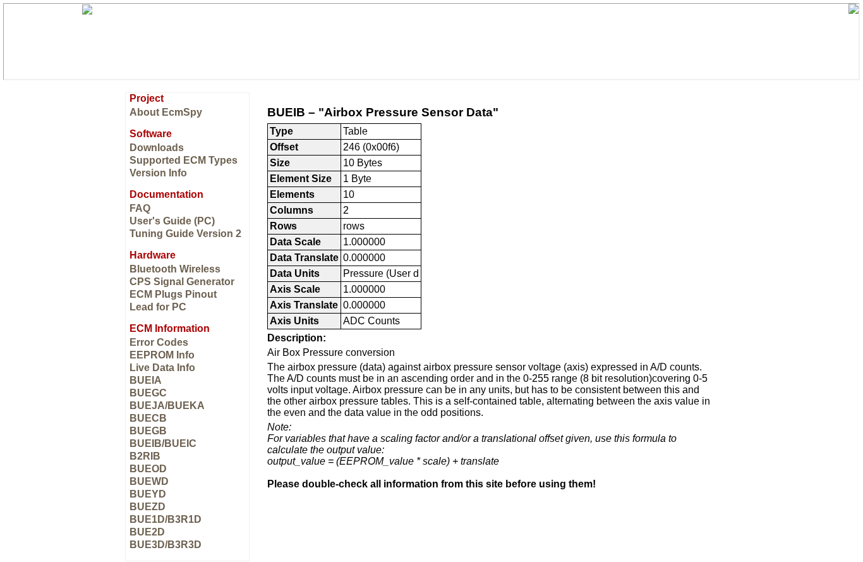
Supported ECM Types (184, 160)
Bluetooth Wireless (175, 269)
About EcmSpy (166, 112)
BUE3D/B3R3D (166, 544)
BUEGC (148, 393)
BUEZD (148, 506)
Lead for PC (158, 307)
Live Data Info (162, 367)
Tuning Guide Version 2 (185, 233)
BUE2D (147, 532)
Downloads (157, 147)
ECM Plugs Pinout (173, 294)
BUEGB (148, 430)
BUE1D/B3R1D (166, 519)
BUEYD (148, 494)
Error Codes (159, 342)
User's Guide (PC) (172, 221)
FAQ (140, 208)
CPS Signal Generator (182, 281)
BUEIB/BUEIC (163, 443)
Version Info (158, 173)
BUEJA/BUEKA (167, 405)
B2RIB (145, 456)
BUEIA (146, 380)
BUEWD (149, 481)
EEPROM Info (162, 355)
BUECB (148, 418)
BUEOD (148, 468)
